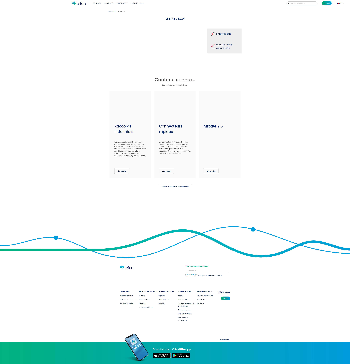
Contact (327, 3)
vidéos (180, 296)
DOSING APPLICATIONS (147, 292)
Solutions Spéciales (127, 303)
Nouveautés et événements (224, 46)
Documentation (122, 3)
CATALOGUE (97, 3)
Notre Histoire (201, 300)
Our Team (200, 303)
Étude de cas (223, 33)
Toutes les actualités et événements (175, 187)
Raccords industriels (123, 129)
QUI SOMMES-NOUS (137, 3)
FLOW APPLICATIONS (166, 292)
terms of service (216, 275)
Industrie (142, 296)
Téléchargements (184, 310)
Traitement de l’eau (146, 307)
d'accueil (111, 11)
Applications (108, 3)
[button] (340, 3)
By (223, 339)
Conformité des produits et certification (186, 304)
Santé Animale (144, 300)
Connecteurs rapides (170, 129)
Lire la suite (122, 171)
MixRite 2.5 (213, 126)
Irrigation (142, 303)
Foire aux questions (184, 314)
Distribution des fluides (128, 300)
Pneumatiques (164, 300)
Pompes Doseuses (126, 296)
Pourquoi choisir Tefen (205, 296)
